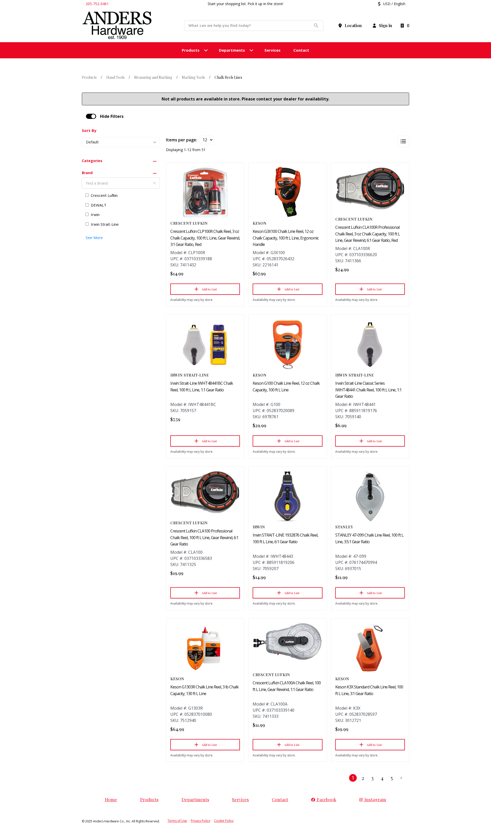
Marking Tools (193, 77)
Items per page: (181, 140)
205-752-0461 (97, 3)
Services (240, 799)
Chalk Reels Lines (228, 77)
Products (89, 77)
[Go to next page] (401, 778)
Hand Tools (115, 77)
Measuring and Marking (153, 77)
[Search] (154, 183)
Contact (280, 799)
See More (94, 237)
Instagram (374, 799)
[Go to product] (205, 192)
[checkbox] (91, 116)
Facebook (326, 799)
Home (111, 799)
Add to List (209, 289)
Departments (195, 799)
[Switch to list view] (403, 141)
